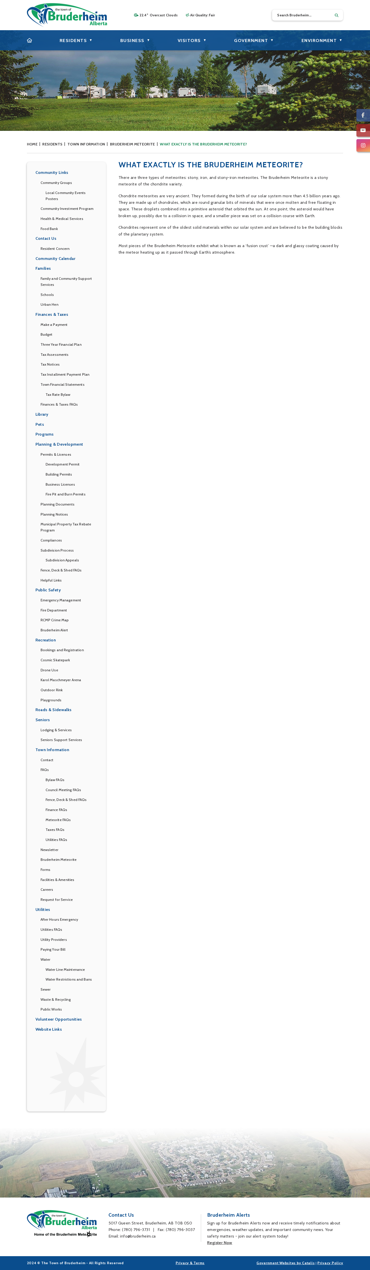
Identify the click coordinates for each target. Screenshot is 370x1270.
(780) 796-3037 (180, 1229)
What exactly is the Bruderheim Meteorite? (203, 144)
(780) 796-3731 (136, 1229)
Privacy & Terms (190, 1263)
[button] (336, 15)
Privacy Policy (330, 1263)
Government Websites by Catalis (285, 1263)
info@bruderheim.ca (138, 1236)
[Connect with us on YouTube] (363, 130)
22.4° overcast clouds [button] (158, 15)
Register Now (219, 1242)
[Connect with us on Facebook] (363, 115)
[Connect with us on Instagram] (363, 145)
